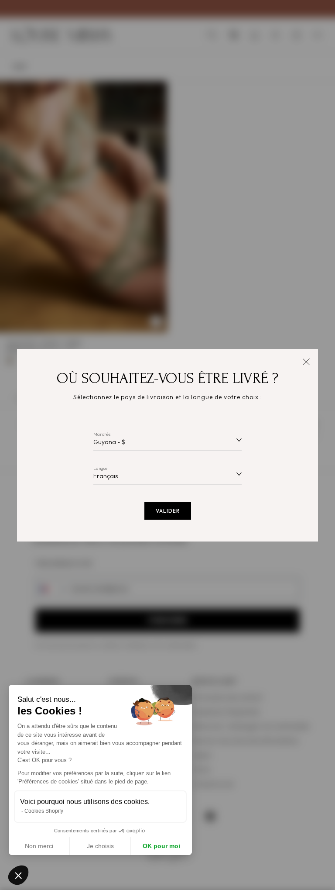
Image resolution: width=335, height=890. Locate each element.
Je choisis (100, 845)
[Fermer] (306, 361)
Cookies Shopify (43, 811)
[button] (18, 875)
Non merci (39, 845)
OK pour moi (161, 845)
